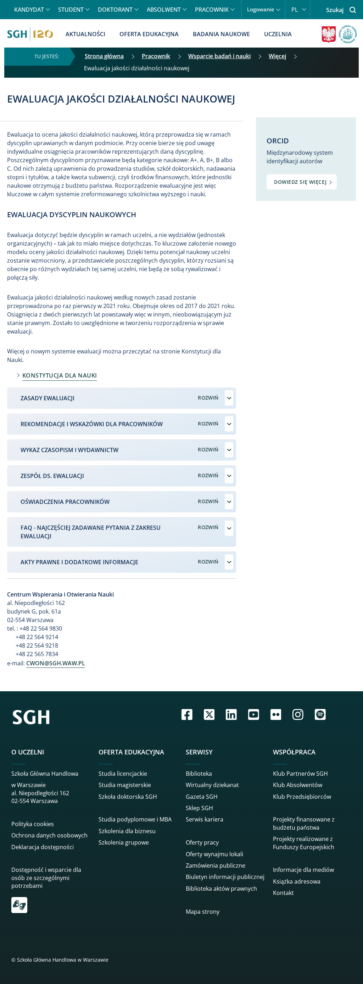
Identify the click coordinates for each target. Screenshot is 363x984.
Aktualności (85, 34)
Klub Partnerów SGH (300, 773)
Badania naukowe (221, 34)
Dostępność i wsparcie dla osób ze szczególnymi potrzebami (46, 878)
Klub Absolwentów (297, 785)
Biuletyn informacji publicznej (225, 877)
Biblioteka (199, 773)
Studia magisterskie (125, 785)
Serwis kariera (204, 819)
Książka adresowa (296, 881)
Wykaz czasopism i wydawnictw (69, 450)
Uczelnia (278, 34)
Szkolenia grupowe (124, 842)
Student (71, 9)
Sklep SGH (199, 808)
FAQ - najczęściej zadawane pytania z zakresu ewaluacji (91, 532)
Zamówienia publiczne (215, 865)
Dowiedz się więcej (300, 181)
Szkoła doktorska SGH (128, 797)
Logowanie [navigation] (260, 9)
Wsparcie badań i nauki (219, 56)
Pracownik (212, 9)
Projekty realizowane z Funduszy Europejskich (303, 843)
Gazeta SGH (202, 797)
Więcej (277, 56)
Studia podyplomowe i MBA (135, 819)
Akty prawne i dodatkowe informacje (79, 562)
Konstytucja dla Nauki (59, 375)
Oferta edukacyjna (149, 34)
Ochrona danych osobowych (49, 835)
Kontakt (283, 893)
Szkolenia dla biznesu (127, 831)
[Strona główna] (30, 34)
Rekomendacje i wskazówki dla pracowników (92, 424)
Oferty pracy (202, 842)
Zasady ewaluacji (47, 398)
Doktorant (115, 9)
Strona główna (104, 56)
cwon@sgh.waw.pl (55, 663)
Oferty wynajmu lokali (214, 854)
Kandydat (29, 9)
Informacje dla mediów (303, 870)
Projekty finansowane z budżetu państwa (304, 823)
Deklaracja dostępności (42, 847)
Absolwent (164, 9)
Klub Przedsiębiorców (302, 797)
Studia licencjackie (123, 773)
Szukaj (335, 10)
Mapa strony (202, 912)
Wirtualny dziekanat (212, 785)
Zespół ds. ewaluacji (52, 476)
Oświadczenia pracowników (65, 502)
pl (294, 9)
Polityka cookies (32, 824)
